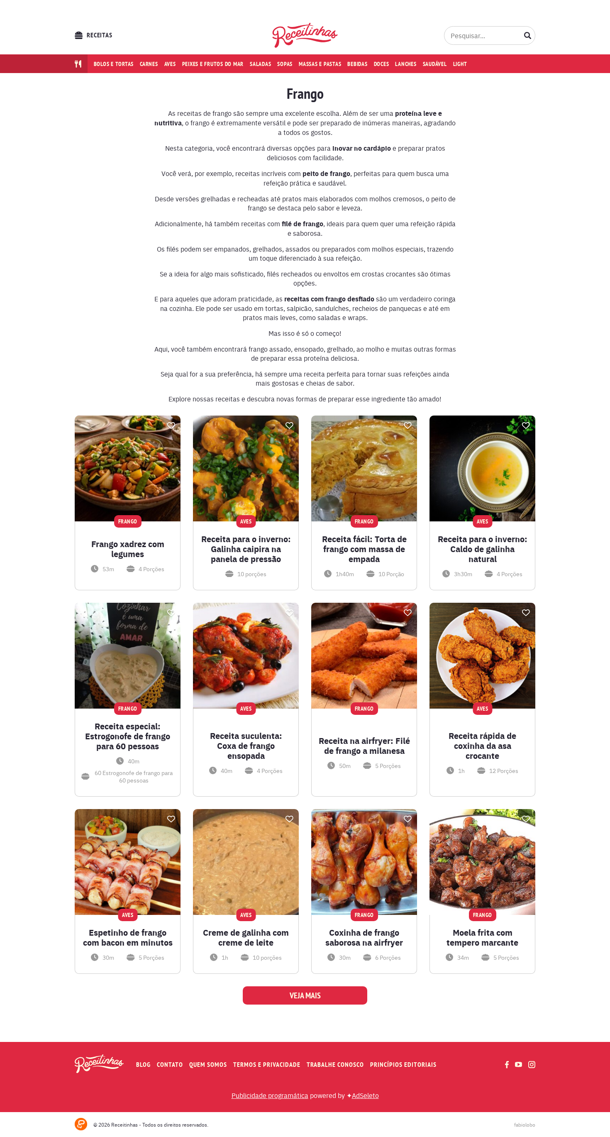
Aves (170, 64)
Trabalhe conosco (335, 1064)
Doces (381, 64)
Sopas (285, 64)
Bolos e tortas (114, 64)
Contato (170, 1064)
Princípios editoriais (403, 1064)
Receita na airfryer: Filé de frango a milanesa (364, 746)
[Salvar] (171, 425)
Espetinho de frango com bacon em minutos (128, 937)
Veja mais (305, 995)
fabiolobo (524, 1124)
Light (460, 64)
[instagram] (531, 1064)
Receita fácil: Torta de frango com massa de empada (364, 549)
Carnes (149, 64)
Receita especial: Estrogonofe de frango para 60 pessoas (127, 736)
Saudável (435, 64)
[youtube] (518, 1064)
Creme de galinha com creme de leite (246, 937)
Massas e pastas (320, 64)
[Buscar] (528, 35)
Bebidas (357, 64)
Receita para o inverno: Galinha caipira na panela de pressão (246, 549)
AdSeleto (365, 1095)
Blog (143, 1064)
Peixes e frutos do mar (213, 64)
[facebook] (507, 1064)
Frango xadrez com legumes (127, 549)
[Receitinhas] (305, 35)
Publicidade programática (270, 1095)
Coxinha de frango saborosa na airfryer (364, 937)
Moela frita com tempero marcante (482, 937)
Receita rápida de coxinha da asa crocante (482, 745)
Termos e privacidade (266, 1064)
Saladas (260, 64)
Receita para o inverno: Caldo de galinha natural (482, 549)
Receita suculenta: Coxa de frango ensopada (246, 745)
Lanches (405, 64)
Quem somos (208, 1064)
